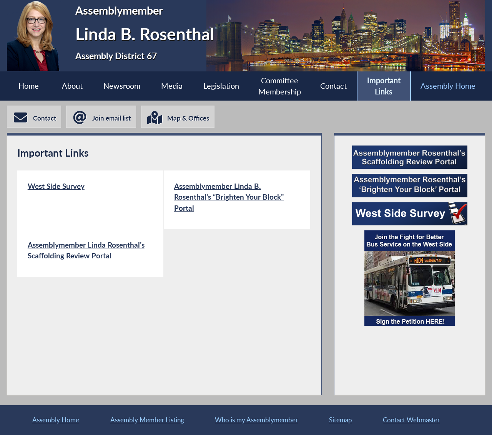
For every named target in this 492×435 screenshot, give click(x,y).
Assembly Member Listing (147, 420)
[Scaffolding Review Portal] (409, 157)
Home (28, 85)
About (72, 85)
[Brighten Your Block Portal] (409, 185)
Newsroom (121, 85)
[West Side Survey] (409, 213)
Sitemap (340, 420)
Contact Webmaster (411, 420)
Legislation (221, 85)
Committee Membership (279, 86)
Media (172, 85)
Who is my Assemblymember (256, 420)
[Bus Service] (409, 278)
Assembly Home (448, 85)
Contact (333, 85)
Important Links (384, 86)
